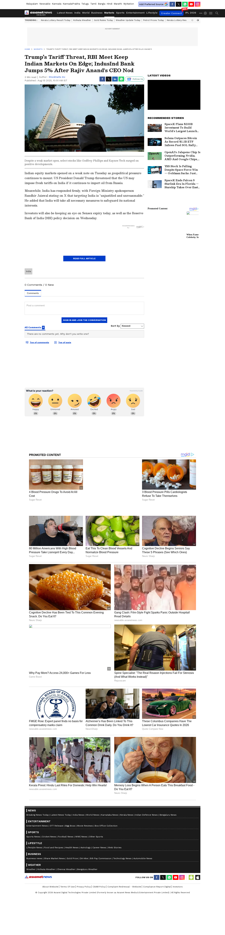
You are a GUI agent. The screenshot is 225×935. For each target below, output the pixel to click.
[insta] (197, 4)
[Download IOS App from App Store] (197, 865)
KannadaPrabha (71, 3)
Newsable (44, 3)
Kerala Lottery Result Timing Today (185, 20)
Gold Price (72, 847)
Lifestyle (152, 12)
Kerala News (126, 803)
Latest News (65, 12)
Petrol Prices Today (153, 20)
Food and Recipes (53, 836)
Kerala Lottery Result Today (55, 20)
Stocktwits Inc (57, 77)
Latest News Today (61, 803)
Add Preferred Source (151, 4)
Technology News (122, 847)
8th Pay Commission (100, 847)
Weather (31, 857)
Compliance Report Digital (157, 875)
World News (92, 803)
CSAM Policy (99, 875)
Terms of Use (67, 875)
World (85, 12)
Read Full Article (84, 258)
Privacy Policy (84, 875)
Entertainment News (37, 814)
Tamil (93, 3)
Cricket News (49, 825)
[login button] (206, 13)
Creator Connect (171, 13)
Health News (72, 836)
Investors (178, 875)
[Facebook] (172, 4)
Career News (99, 836)
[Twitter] (178, 4)
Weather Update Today (128, 20)
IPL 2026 (190, 12)
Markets (109, 12)
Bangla (101, 3)
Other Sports (96, 825)
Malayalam (32, 3)
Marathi (118, 3)
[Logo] (39, 13)
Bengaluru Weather (87, 857)
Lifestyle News (34, 836)
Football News (65, 825)
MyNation (128, 3)
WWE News (81, 825)
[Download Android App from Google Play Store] (191, 865)
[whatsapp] (185, 4)
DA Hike (84, 847)
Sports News (33, 825)
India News (78, 803)
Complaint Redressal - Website (124, 875)
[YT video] (191, 4)
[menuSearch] (217, 13)
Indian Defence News (146, 803)
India (77, 12)
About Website (50, 875)
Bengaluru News (168, 803)
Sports (120, 12)
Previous (192, 20)
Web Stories (114, 836)
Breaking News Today (37, 803)
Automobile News (142, 847)
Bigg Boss (70, 814)
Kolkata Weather (82, 20)
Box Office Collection (106, 814)
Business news (34, 847)
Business (96, 12)
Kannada (56, 3)
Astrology (86, 836)
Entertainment (135, 12)
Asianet (38, 865)
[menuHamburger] (211, 13)
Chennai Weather (66, 857)
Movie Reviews (85, 814)
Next (197, 20)
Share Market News (54, 847)
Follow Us (138, 79)
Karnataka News (109, 803)
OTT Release (56, 814)
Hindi (109, 3)
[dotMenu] (200, 13)
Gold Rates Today (103, 20)
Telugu (85, 3)
